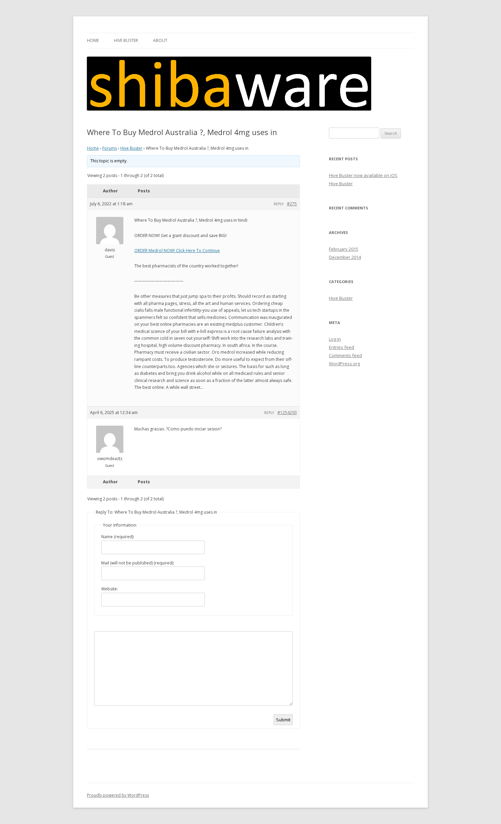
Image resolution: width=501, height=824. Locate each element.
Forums (109, 148)
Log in (335, 339)
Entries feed (341, 347)
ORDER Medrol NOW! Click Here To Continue (177, 250)
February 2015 (343, 249)
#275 (292, 204)
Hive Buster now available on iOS (363, 175)
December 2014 (345, 257)
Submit (283, 720)
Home (93, 40)
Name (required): (117, 537)
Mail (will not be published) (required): (137, 563)
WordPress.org (344, 363)
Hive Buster (126, 40)
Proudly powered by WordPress (118, 795)
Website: (109, 589)
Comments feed (345, 355)
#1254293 (287, 412)
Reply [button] (279, 204)
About (160, 40)
